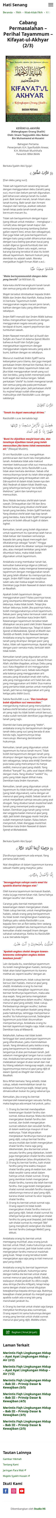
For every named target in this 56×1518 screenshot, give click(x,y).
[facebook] (5, 1491)
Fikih (18, 12)
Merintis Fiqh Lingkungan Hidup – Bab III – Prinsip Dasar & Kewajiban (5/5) (27, 1384)
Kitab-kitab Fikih (34, 12)
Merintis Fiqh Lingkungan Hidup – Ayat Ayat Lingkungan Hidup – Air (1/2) (27, 1370)
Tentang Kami (11, 1464)
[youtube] (21, 1491)
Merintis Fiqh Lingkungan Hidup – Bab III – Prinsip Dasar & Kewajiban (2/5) (27, 1425)
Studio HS (40, 1508)
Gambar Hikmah (12, 1459)
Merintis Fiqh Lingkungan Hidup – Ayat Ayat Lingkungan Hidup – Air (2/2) (27, 1356)
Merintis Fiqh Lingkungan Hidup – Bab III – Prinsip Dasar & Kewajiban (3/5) (27, 1411)
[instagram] (13, 1491)
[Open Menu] (50, 4)
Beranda (8, 12)
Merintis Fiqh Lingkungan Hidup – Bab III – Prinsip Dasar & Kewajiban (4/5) (27, 1397)
